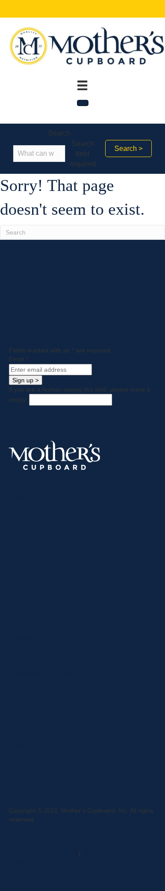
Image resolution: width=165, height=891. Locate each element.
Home (21, 496)
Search (59, 133)
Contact (24, 567)
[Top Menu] (82, 85)
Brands (23, 638)
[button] (128, 148)
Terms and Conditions (43, 673)
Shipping (25, 744)
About (21, 513)
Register (25, 761)
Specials (25, 619)
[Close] (82, 103)
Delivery (24, 726)
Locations (26, 549)
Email (18, 359)
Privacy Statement (38, 655)
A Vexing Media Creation (43, 853)
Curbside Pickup (36, 708)
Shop (20, 531)
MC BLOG (27, 779)
